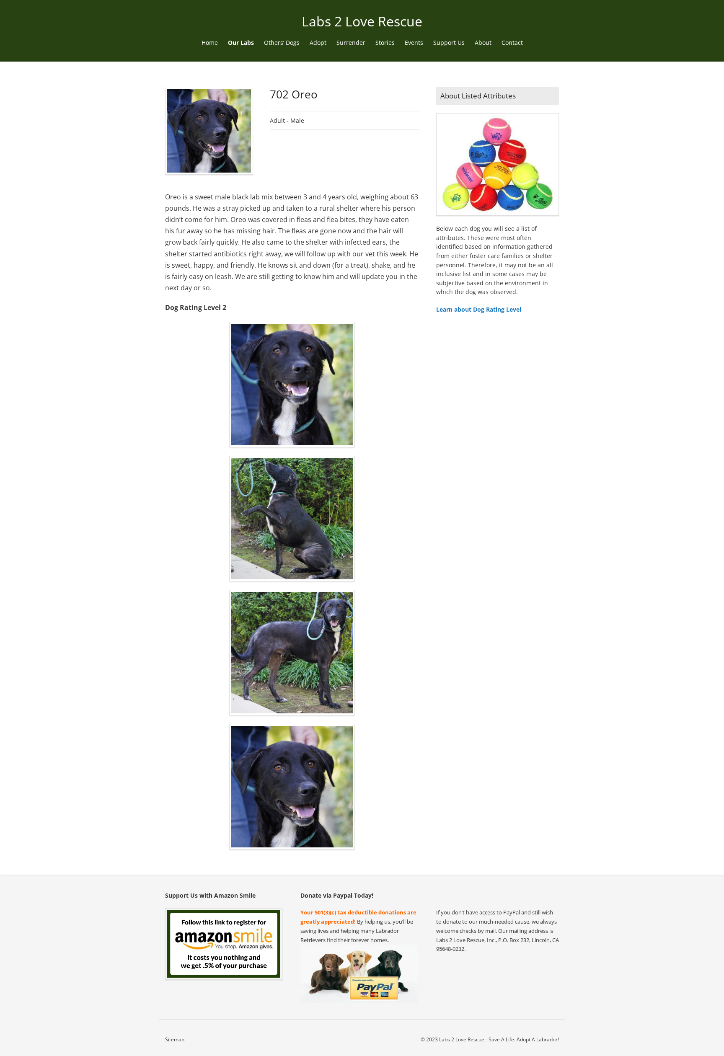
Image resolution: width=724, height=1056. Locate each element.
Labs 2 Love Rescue (362, 21)
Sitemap (174, 1039)
